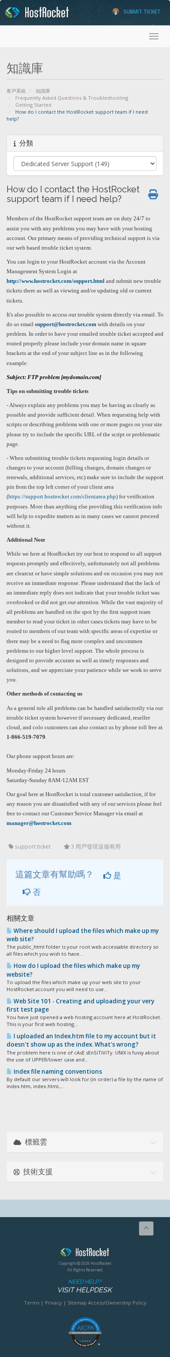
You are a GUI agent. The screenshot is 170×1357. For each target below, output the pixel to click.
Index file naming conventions (57, 1071)
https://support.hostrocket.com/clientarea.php (62, 496)
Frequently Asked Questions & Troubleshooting (71, 97)
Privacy (53, 1302)
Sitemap (77, 1302)
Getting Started (33, 104)
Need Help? (84, 1286)
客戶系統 (16, 90)
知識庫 (43, 90)
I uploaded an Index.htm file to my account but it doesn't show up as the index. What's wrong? (81, 1040)
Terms (31, 1302)
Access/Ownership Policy (117, 1302)
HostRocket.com (85, 1253)
